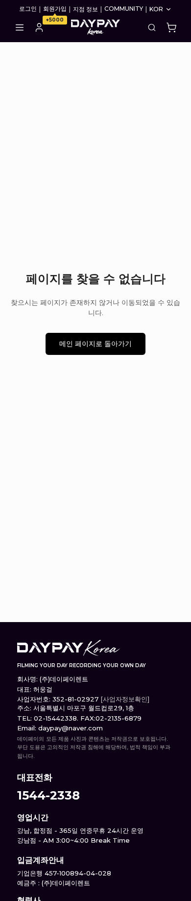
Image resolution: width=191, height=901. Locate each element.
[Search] (152, 27)
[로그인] (39, 27)
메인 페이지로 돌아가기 (95, 343)
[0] (171, 27)
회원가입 (55, 8)
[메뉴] (19, 27)
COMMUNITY (123, 8)
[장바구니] (171, 27)
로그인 (28, 8)
